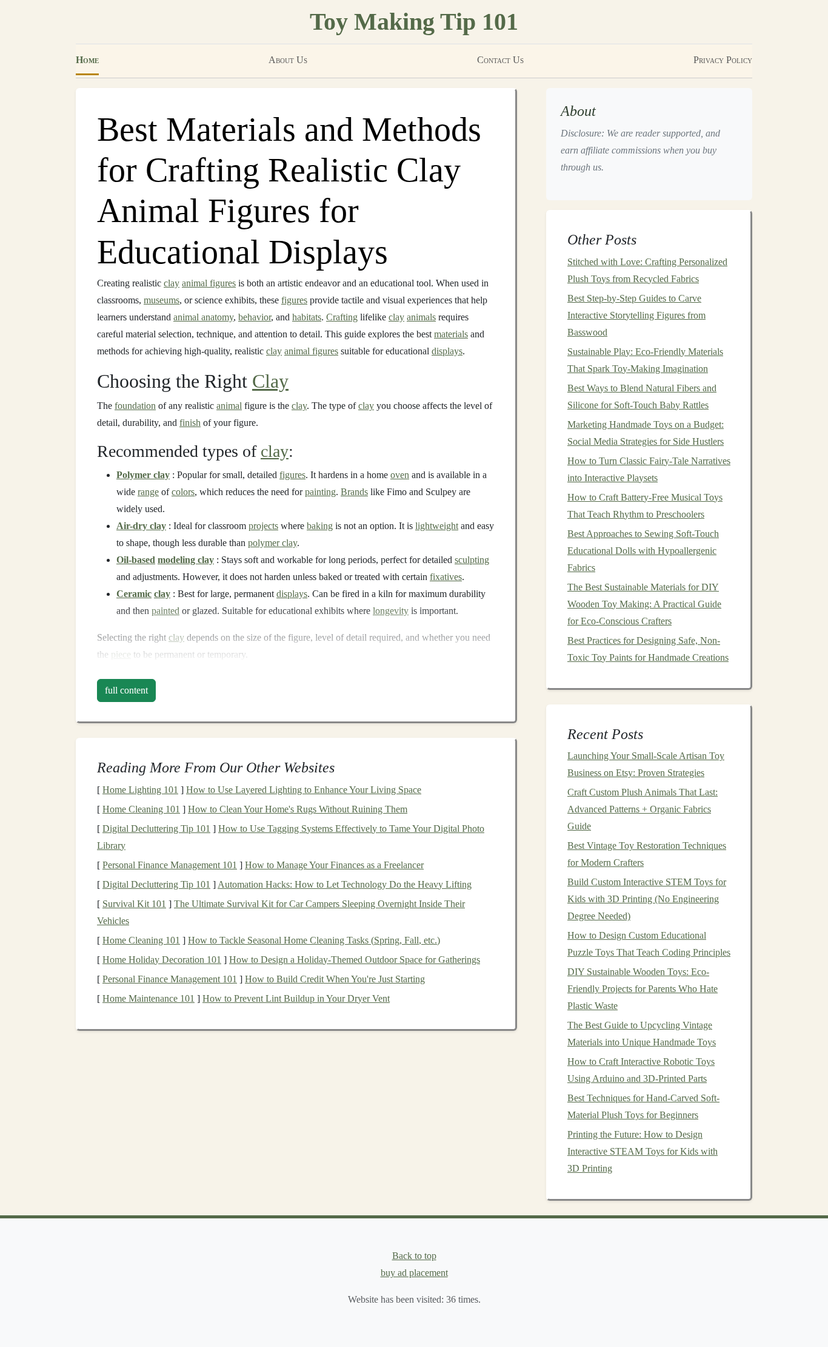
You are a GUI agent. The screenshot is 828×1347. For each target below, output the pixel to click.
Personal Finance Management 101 (169, 865)
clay (171, 283)
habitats (306, 317)
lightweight (436, 526)
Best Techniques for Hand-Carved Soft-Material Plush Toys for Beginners (643, 1106)
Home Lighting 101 (140, 790)
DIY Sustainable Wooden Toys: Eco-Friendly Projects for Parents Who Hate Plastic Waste (642, 989)
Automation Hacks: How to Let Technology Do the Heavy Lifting (345, 884)
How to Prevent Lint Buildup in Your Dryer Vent (296, 998)
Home (87, 60)
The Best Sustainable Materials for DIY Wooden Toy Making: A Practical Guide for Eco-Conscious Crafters (644, 604)
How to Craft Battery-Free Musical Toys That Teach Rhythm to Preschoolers (645, 505)
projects (263, 526)
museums (161, 300)
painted (165, 611)
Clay (270, 381)
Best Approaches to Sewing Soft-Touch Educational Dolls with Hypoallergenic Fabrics (643, 550)
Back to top (414, 1256)
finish (190, 422)
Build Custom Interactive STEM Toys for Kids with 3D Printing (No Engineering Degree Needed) (646, 899)
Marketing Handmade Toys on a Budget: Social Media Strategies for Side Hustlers (645, 433)
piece (121, 654)
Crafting (342, 317)
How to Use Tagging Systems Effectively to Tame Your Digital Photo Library (290, 837)
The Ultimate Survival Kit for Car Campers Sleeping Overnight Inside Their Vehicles (281, 912)
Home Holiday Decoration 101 (161, 959)
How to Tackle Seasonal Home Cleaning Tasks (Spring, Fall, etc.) (314, 940)
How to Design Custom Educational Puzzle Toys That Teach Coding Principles (648, 943)
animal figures (209, 283)
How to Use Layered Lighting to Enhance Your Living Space (303, 790)
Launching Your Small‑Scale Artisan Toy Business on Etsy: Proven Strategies (645, 764)
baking (320, 526)
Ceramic (134, 594)
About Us (288, 60)
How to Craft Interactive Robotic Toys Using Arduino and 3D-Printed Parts (641, 1070)
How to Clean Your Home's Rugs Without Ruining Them (297, 809)
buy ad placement (414, 1273)
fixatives (446, 577)
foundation (135, 405)
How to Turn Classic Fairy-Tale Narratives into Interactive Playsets (648, 469)
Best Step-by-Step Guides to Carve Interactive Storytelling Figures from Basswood (636, 315)
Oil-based (135, 560)
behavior (254, 317)
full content (126, 690)
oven (399, 475)
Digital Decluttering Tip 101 (156, 828)
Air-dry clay (141, 526)
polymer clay (272, 543)
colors (183, 492)
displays (447, 351)
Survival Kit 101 (134, 904)
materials (451, 334)
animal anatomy (203, 317)
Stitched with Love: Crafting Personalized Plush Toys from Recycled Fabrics (647, 270)
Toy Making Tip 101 (414, 21)
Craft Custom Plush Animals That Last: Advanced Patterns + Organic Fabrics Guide (642, 809)
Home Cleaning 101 (141, 809)
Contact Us (500, 60)
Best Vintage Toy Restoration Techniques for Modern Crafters (646, 854)
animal (229, 405)
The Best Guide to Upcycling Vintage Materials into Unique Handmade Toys (641, 1033)
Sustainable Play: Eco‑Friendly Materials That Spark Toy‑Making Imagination (645, 360)
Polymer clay (143, 475)
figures (294, 300)
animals (421, 317)
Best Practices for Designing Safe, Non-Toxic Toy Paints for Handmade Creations (648, 649)
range (148, 492)
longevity (391, 611)
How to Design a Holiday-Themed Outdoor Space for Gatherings (354, 959)
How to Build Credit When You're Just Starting (335, 979)
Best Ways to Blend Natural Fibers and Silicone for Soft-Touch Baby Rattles (641, 396)
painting (320, 492)
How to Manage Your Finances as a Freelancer (334, 865)
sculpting (472, 560)
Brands (354, 492)
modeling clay (186, 560)
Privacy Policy (722, 60)
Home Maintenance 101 (148, 998)
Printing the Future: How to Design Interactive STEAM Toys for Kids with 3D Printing (642, 1151)
